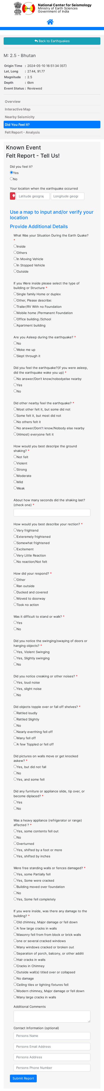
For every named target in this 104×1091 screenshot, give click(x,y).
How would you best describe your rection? (48, 524)
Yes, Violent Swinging (33, 652)
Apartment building (31, 325)
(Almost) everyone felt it (35, 434)
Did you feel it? (21, 166)
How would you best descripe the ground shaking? (45, 448)
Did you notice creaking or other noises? (46, 676)
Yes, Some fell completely (36, 899)
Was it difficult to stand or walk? (39, 616)
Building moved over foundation (41, 887)
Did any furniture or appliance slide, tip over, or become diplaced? (49, 793)
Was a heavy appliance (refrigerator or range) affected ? (48, 822)
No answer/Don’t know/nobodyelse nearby (49, 379)
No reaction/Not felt (32, 562)
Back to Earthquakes (54, 41)
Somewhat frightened (33, 543)
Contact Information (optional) (36, 1028)
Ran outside (26, 586)
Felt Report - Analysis (22, 132)
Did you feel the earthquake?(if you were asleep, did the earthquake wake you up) (51, 370)
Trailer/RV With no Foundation (39, 306)
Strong (22, 469)
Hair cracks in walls (31, 960)
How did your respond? (33, 573)
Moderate (24, 476)
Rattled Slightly (28, 719)
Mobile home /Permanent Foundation (45, 313)
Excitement (25, 549)
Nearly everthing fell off (35, 732)
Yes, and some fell (31, 779)
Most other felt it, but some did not (43, 409)
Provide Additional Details (39, 226)
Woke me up (26, 350)
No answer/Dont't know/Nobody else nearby (50, 428)
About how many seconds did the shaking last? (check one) (49, 502)
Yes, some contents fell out (38, 831)
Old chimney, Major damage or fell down (47, 922)
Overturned (25, 844)
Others (22, 253)
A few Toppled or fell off (35, 744)
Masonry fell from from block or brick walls (49, 935)
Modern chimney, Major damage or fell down (50, 991)
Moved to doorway (31, 598)
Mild (20, 482)
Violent (22, 463)
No (15, 179)
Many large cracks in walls (36, 997)
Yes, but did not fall (31, 767)
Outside (23, 271)
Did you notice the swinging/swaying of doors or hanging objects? (50, 643)
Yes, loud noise (28, 682)
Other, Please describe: (34, 300)
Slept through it (28, 356)
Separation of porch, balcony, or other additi (50, 953)
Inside (21, 246)
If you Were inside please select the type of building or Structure (47, 285)
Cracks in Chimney (31, 966)
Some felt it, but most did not (39, 415)
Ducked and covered (32, 592)
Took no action (28, 605)
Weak (21, 488)
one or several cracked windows (41, 941)
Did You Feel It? (17, 124)
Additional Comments (30, 1006)
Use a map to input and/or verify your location (52, 214)
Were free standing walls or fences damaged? (50, 868)
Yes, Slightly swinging (33, 658)
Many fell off (26, 738)
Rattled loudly (27, 713)
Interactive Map (17, 109)
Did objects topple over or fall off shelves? (47, 707)
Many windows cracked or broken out (45, 947)
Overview (13, 101)
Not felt (22, 457)
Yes (16, 173)
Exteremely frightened (34, 537)
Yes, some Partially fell (34, 874)
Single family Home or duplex (39, 294)
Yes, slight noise (29, 689)
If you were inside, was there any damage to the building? (50, 913)
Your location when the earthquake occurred (44, 188)
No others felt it (29, 422)
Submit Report (23, 1078)
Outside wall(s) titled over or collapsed (46, 972)
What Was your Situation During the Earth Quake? (51, 237)
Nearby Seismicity (20, 117)
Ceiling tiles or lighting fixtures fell (42, 985)
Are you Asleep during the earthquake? (45, 337)
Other (21, 580)
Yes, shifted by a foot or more (39, 850)
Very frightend (27, 530)
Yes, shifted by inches (33, 856)
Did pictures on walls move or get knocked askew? (46, 758)
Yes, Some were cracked (35, 880)
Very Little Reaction (31, 555)
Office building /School (34, 319)
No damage (25, 978)
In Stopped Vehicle (31, 265)
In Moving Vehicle (30, 259)
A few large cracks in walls (37, 928)
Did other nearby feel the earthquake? (44, 403)
